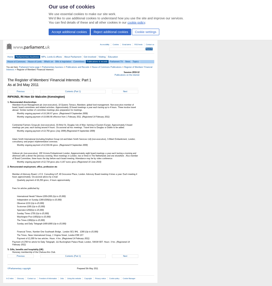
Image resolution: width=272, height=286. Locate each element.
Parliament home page (29, 67)
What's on (48, 61)
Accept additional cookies (69, 32)
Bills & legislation (63, 61)
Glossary (20, 278)
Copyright (88, 278)
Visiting (102, 57)
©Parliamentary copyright (19, 268)
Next (125, 91)
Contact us (150, 44)
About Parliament (72, 57)
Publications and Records (77, 67)
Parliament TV (116, 61)
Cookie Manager (129, 278)
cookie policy (136, 22)
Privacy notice (100, 278)
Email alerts (126, 44)
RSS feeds (138, 44)
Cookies (116, 44)
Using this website (74, 278)
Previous (21, 91)
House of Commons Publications (107, 67)
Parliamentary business (27, 57)
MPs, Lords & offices (51, 57)
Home (10, 57)
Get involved (90, 57)
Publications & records (97, 61)
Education (113, 57)
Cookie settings (145, 32)
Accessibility (104, 44)
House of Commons (16, 61)
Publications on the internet (127, 75)
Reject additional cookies (111, 32)
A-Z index (10, 278)
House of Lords (35, 61)
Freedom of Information (48, 278)
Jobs (62, 278)
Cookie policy (114, 278)
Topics (136, 61)
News (127, 61)
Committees (79, 61)
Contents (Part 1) (73, 91)
